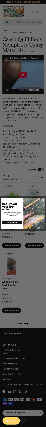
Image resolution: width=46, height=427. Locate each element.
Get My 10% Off (12, 223)
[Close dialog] (43, 200)
